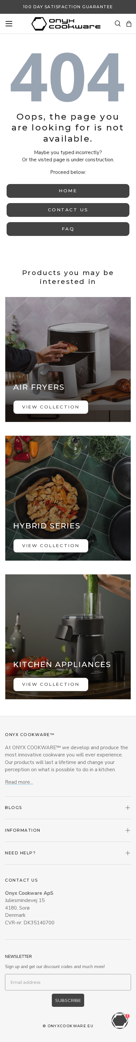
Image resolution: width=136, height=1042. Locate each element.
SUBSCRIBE (68, 1000)
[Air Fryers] (68, 359)
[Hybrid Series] (68, 498)
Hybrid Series (47, 525)
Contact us (68, 209)
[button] (128, 23)
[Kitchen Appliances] (68, 636)
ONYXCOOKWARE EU (71, 1026)
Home (68, 190)
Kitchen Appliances (62, 664)
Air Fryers (39, 387)
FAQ (68, 228)
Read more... (19, 782)
